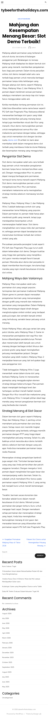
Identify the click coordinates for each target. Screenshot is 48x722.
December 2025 (7, 653)
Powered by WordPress (15, 714)
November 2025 (7, 657)
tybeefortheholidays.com (24, 10)
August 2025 (6, 672)
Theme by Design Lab (33, 714)
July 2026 (5, 618)
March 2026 (6, 638)
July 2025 (5, 677)
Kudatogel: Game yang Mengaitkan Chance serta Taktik (22, 586)
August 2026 (6, 613)
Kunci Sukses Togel (9, 566)
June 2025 (5, 682)
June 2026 (5, 623)
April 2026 (6, 633)
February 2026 (7, 643)
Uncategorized (24, 19)
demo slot (12, 140)
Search (4, 552)
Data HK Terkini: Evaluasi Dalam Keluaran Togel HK (20, 591)
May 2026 (5, 628)
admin (34, 48)
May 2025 (5, 687)
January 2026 (7, 648)
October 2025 (7, 662)
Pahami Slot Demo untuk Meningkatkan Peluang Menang (36, 542)
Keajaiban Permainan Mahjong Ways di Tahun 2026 (11, 542)
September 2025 (8, 667)
